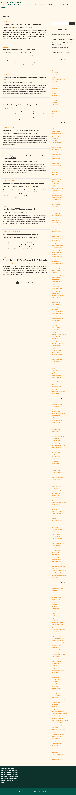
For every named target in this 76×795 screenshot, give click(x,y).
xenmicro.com (55, 163)
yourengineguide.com (57, 343)
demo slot (32, 108)
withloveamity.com (56, 179)
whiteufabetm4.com (57, 265)
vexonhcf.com (55, 431)
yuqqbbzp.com (55, 220)
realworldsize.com (56, 645)
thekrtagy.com (55, 349)
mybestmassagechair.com (58, 524)
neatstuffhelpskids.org (57, 477)
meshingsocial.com (56, 679)
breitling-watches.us (57, 422)
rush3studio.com (56, 601)
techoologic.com (56, 332)
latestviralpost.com (56, 658)
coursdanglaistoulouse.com (58, 413)
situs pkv (54, 65)
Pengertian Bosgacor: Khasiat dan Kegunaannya (20, 234)
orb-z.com (54, 651)
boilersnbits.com (56, 656)
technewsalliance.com (57, 283)
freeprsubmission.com (57, 318)
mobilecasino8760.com (58, 529)
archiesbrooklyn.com (57, 495)
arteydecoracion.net (57, 508)
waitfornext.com (56, 293)
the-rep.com (55, 454)
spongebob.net (55, 633)
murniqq (6, 778)
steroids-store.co (56, 506)
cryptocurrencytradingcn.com (59, 725)
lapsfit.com (54, 233)
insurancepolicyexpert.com (58, 445)
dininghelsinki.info (56, 268)
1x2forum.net (55, 129)
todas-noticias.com (56, 610)
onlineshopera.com (56, 165)
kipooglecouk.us (56, 536)
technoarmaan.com (57, 363)
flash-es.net (55, 704)
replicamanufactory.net (57, 240)
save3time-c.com (56, 429)
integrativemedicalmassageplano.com (61, 699)
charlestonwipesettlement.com (59, 729)
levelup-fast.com (56, 234)
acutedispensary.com (57, 722)
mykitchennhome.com (57, 538)
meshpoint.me (55, 631)
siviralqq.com (55, 709)
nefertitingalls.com (56, 151)
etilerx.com (54, 272)
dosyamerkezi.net (56, 440)
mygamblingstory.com (57, 588)
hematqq (11, 778)
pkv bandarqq (55, 72)
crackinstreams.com (57, 226)
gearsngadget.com (56, 229)
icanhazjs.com (55, 547)
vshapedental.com (56, 340)
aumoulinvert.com (56, 540)
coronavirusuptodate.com (58, 224)
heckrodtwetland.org (57, 520)
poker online (55, 83)
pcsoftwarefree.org (57, 170)
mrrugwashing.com (56, 700)
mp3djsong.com (56, 411)
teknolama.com (55, 647)
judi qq (53, 70)
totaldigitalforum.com (57, 361)
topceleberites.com (57, 247)
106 (28, 282)
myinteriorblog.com (57, 322)
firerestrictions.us (56, 493)
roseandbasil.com (56, 515)
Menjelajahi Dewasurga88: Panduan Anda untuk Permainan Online (62, 43)
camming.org (55, 138)
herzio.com (54, 604)
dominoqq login (8, 772)
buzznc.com (55, 368)
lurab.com (54, 384)
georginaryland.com (57, 513)
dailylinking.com (56, 172)
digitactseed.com (56, 204)
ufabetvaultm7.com (57, 254)
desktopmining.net (56, 559)
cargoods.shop (55, 620)
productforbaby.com (57, 649)
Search (54, 20)
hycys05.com (55, 665)
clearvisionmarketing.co (58, 295)
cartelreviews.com (56, 199)
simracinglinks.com (56, 438)
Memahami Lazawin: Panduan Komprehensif (19, 50)
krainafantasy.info (56, 608)
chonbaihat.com (56, 500)
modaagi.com (55, 468)
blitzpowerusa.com (56, 661)
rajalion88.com (55, 140)
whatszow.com (55, 190)
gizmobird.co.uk (56, 410)
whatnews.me (55, 299)
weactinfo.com (55, 677)
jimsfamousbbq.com (57, 404)
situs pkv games (56, 67)
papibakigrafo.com (56, 545)
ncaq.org (54, 161)
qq (52, 97)
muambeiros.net (56, 497)
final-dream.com (56, 300)
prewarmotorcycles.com (58, 436)
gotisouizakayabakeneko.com (59, 629)
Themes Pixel (31, 791)
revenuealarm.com (56, 382)
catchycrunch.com (56, 147)
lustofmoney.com (56, 750)
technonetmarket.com (57, 284)
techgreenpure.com (57, 195)
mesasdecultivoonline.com (58, 654)
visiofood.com (55, 315)
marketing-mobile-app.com (59, 683)
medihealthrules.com (57, 336)
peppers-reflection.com (58, 754)
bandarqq (54, 106)
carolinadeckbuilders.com (58, 449)
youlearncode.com (56, 181)
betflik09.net (55, 160)
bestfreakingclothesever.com (59, 713)
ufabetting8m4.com (57, 249)
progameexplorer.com (57, 377)
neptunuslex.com (56, 415)
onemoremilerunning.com (58, 667)
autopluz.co (55, 427)
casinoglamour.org (56, 572)
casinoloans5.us (56, 532)
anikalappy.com (55, 267)
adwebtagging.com (56, 736)
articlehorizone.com (57, 218)
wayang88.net (55, 261)
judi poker (54, 75)
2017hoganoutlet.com (57, 592)
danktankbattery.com (57, 688)
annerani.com (55, 458)
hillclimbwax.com (56, 745)
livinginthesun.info (56, 617)
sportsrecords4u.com (57, 245)
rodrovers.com (55, 211)
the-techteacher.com (57, 356)
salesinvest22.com (56, 308)
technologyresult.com (57, 186)
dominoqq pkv (55, 81)
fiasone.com (55, 686)
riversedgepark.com (57, 144)
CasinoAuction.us (56, 534)
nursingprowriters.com (57, 718)
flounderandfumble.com (58, 275)
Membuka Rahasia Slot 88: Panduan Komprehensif (21, 130)
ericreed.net (55, 525)
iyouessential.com (56, 177)
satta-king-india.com (57, 215)
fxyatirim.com (55, 183)
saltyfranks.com (56, 456)
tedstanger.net (55, 286)
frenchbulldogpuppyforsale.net (59, 566)
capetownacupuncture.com (59, 622)
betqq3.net (54, 531)
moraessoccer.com (57, 479)
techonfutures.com (56, 331)
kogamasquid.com (56, 568)
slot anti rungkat (8, 776)
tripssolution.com (56, 213)
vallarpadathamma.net (57, 643)
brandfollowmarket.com (58, 731)
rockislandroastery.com (57, 379)
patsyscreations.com (57, 153)
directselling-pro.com (57, 381)
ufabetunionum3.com (57, 251)
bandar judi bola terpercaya (58, 79)
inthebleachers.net (56, 561)
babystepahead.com (57, 740)
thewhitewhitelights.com (58, 516)
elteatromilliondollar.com (58, 640)
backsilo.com (55, 708)
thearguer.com (55, 681)
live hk (53, 109)
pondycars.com (56, 329)
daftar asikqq (55, 95)
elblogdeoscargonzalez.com (59, 502)
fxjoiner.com (55, 370)
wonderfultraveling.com (58, 484)
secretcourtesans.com (57, 133)
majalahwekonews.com (57, 590)
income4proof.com (56, 154)
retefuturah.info (56, 279)
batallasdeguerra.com (57, 474)
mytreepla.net (55, 236)
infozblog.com (55, 499)
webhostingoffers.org (57, 188)
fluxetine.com (55, 527)
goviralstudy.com (56, 550)
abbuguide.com (56, 185)
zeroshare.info (55, 463)
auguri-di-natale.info (57, 417)
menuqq (3, 768)
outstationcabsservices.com (59, 347)
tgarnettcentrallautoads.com (59, 424)
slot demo (54, 102)
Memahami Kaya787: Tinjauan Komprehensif (19, 209)
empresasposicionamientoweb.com (61, 365)
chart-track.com (56, 483)
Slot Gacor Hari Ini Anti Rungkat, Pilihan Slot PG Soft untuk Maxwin (12, 4)
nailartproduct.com (56, 202)
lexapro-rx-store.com (57, 563)
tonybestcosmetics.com (58, 366)
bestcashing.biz (55, 491)
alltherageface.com (57, 373)
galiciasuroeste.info (57, 472)
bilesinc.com (55, 465)
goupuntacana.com (56, 142)
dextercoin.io (55, 573)
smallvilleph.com (56, 470)
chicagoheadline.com (57, 136)
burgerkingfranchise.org (58, 642)
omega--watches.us (57, 420)
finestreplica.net (56, 274)
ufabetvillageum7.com (57, 256)
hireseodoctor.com (56, 231)
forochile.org (55, 481)
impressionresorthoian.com (59, 711)
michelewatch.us (56, 418)
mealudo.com (55, 690)
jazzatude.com (55, 459)
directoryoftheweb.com (58, 597)
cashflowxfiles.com (56, 672)
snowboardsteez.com (57, 668)
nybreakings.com (56, 345)
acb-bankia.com (56, 702)
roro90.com (55, 602)
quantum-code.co (56, 297)
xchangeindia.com (56, 350)
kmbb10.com (55, 674)
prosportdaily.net (56, 306)
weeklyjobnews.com (57, 733)
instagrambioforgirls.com (58, 670)
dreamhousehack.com (57, 354)
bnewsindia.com (56, 324)
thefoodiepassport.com (58, 541)
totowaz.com (55, 727)
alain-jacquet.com (56, 627)
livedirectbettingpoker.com (58, 693)
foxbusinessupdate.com (58, 695)
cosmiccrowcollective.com (58, 626)
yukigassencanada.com (57, 217)
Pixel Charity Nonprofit (51, 791)
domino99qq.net (56, 595)
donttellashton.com (56, 599)
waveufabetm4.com (57, 259)
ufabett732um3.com (57, 288)
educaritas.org (55, 156)
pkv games (54, 116)
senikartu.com (55, 611)
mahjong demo (55, 104)
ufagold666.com (56, 320)
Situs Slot (43, 4)
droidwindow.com (56, 316)
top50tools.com (56, 452)
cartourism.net (55, 552)
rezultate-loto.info (56, 242)
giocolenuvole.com (56, 176)
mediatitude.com (56, 434)
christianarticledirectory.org (59, 575)
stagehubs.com (55, 128)
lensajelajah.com (56, 158)
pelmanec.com (55, 594)
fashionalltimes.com (57, 359)
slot (72, 4)
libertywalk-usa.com (57, 406)
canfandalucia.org (56, 341)
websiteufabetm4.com (57, 263)
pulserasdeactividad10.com (58, 556)
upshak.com (55, 706)
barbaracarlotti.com (57, 557)
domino (54, 113)
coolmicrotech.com (57, 352)
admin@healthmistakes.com (20, 27)
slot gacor (35, 237)
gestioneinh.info (56, 304)
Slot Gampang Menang (54, 4)
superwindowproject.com (58, 543)
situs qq (53, 77)
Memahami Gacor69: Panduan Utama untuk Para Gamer (23, 183)
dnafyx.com (55, 174)
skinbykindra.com (56, 372)
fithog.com (54, 509)
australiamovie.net (56, 408)
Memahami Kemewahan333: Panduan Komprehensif (22, 24)
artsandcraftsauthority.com (58, 391)
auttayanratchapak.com (57, 636)
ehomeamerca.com (57, 192)
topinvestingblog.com (57, 451)
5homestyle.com (56, 577)
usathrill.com (55, 338)
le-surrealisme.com (57, 442)
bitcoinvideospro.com (57, 624)
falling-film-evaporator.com (59, 715)
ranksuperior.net (56, 738)
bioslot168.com (55, 389)
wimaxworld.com (56, 488)
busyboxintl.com (56, 635)
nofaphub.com (55, 149)
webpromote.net (56, 504)
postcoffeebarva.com (57, 638)
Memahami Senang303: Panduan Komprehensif (20, 105)
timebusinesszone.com (57, 752)
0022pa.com (55, 461)
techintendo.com (56, 193)
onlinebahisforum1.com (57, 135)
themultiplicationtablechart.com (59, 570)
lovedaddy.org (55, 697)
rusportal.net (55, 613)
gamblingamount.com (57, 743)
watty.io (54, 615)
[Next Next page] (32, 282)
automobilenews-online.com (59, 357)
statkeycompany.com (57, 447)
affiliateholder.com (56, 759)
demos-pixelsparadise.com (58, 433)
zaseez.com (55, 145)
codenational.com (56, 375)
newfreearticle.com (57, 659)
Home (36, 4)
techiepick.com (55, 325)
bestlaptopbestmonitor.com (59, 511)
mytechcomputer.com (57, 388)
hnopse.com (55, 747)
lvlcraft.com (55, 206)
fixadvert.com (55, 426)
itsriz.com (54, 619)
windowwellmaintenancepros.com (60, 757)
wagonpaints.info (56, 291)
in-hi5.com (54, 606)
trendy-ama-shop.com (57, 311)
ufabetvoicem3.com (57, 258)
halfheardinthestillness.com (58, 522)
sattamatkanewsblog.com (58, 724)
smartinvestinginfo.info (57, 281)
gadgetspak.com (56, 227)
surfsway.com (55, 201)
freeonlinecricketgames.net (59, 490)
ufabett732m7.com (56, 313)
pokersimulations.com (57, 238)
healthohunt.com (56, 277)
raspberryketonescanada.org (59, 334)
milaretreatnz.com (56, 467)
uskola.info (54, 290)
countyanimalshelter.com (58, 734)
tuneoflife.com (55, 756)
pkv (53, 91)
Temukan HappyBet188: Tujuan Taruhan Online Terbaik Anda (25, 260)
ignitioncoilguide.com (57, 386)
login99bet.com (56, 131)
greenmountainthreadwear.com (60, 720)
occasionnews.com (56, 749)
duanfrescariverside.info (58, 270)
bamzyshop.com (56, 327)
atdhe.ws (54, 518)
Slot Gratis (65, 4)
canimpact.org (55, 548)
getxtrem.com (55, 676)
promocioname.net (56, 486)
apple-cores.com (56, 554)
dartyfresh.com (56, 167)
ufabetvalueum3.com (57, 252)
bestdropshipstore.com (58, 197)
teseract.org (55, 309)
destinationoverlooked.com (58, 741)
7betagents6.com (56, 222)
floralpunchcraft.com (57, 684)
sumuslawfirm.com (56, 716)
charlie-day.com (56, 692)
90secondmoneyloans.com (58, 208)
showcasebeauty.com (57, 443)
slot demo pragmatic (57, 99)
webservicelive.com (57, 393)
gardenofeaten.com (57, 663)
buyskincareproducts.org (58, 565)
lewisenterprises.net (57, 169)
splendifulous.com (56, 243)
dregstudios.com (56, 475)
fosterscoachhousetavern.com (59, 652)
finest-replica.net (56, 302)
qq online (54, 90)
